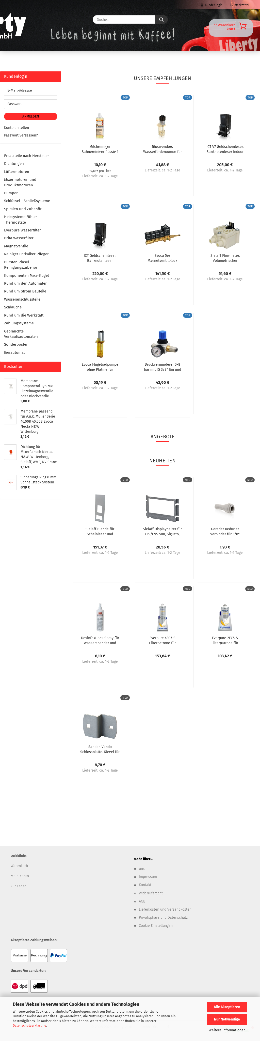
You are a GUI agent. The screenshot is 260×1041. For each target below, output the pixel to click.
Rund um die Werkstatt (23, 315)
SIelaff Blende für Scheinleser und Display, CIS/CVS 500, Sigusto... (100, 531)
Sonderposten (16, 344)
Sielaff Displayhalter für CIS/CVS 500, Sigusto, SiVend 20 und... (162, 531)
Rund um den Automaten (25, 283)
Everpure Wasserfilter (22, 230)
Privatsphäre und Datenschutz (163, 917)
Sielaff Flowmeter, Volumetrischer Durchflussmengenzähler (225, 257)
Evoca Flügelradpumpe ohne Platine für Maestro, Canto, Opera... (100, 366)
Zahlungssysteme (19, 323)
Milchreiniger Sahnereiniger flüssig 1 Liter (100, 149)
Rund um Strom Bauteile (25, 291)
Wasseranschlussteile (22, 299)
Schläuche (13, 307)
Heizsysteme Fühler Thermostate (20, 219)
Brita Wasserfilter (19, 238)
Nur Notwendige (227, 1019)
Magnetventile (16, 246)
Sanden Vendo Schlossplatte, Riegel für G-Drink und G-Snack (100, 749)
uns (142, 869)
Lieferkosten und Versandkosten (165, 909)
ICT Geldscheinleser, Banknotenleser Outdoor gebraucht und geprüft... (100, 257)
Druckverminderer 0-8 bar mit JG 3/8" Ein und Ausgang (162, 366)
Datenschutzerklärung (29, 1025)
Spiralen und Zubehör (23, 209)
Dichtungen (14, 163)
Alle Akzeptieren (227, 1007)
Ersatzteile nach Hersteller (26, 155)
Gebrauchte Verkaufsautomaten (21, 334)
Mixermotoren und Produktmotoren (20, 182)
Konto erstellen (16, 128)
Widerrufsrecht (151, 893)
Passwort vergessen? (21, 135)
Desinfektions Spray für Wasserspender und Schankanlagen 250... (100, 640)
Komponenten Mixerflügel (26, 275)
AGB (142, 901)
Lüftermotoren (16, 171)
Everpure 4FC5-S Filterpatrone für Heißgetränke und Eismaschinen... (162, 640)
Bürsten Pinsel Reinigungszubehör (21, 265)
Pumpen (11, 193)
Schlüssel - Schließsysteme (27, 201)
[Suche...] (161, 19)
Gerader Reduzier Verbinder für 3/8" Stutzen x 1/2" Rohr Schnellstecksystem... (225, 531)
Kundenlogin (212, 5)
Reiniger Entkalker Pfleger (26, 254)
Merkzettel (241, 5)
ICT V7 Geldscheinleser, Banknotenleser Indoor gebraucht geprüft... (224, 149)
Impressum (148, 877)
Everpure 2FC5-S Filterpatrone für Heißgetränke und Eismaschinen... (224, 640)
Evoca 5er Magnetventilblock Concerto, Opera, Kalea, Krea (162, 257)
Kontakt (145, 885)
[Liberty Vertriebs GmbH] (22, 19)
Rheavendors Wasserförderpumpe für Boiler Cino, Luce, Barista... (162, 149)
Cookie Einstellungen (156, 926)
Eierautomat (14, 352)
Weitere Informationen (227, 1030)
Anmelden (30, 116)
